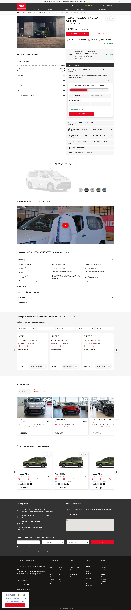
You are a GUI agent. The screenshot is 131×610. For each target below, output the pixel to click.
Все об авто (21, 366)
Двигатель (20, 80)
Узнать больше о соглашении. (78, 109)
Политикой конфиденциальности (15, 601)
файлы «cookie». (22, 598)
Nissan (51, 576)
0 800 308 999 (34, 551)
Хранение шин (74, 576)
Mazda (51, 574)
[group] (41, 32)
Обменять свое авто (102, 33)
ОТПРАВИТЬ (102, 542)
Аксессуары (73, 574)
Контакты (103, 583)
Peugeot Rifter (23, 474)
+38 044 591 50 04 (74, 514)
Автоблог (103, 572)
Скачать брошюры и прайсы (25, 95)
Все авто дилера (108, 54)
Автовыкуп (88, 578)
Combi (21, 336)
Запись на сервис (75, 567)
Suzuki (51, 581)
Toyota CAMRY (60, 419)
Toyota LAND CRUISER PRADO (102, 419)
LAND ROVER (62, 569)
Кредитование (89, 571)
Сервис (50, 9)
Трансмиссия (21, 85)
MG (59, 574)
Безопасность (22, 303)
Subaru (60, 579)
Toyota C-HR (23, 419)
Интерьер (21, 297)
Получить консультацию (78, 33)
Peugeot (52, 579)
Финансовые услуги (82, 9)
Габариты (20, 75)
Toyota (60, 581)
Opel (60, 576)
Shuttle (55, 336)
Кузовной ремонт (75, 569)
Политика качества (106, 576)
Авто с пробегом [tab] (40, 391)
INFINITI (60, 567)
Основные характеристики (25, 61)
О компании (104, 565)
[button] (19, 32)
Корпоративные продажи (90, 565)
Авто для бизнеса (101, 9)
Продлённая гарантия (91, 583)
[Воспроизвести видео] (65, 225)
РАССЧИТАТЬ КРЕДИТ (81, 113)
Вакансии (103, 579)
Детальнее (82, 1)
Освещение (21, 286)
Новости (103, 574)
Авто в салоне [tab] (24, 391)
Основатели (104, 567)
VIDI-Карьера (104, 581)
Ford (60, 565)
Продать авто (64, 9)
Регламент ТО (74, 565)
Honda (51, 567)
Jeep (51, 569)
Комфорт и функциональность (28, 292)
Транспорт (37, 9)
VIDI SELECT (89, 576)
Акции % (103, 569)
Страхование (89, 580)
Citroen (52, 565)
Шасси (19, 90)
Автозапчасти (74, 572)
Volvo (51, 583)
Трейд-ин (88, 573)
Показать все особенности (106, 43)
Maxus (60, 572)
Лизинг (87, 569)
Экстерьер (21, 260)
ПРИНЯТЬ (15, 605)
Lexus (51, 572)
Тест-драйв (89, 585)
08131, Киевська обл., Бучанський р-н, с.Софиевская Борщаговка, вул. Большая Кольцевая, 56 (90, 510)
